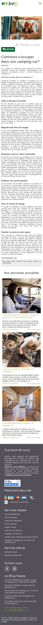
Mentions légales (20, 618)
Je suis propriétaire (12, 514)
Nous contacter (10, 524)
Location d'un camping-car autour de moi (21, 537)
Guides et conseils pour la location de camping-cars (19, 541)
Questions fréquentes (13, 521)
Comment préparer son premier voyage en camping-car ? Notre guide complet (20, 581)
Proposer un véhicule (12, 534)
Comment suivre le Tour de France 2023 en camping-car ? (20, 602)
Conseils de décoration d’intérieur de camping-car (19, 597)
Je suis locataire (10, 517)
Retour (10, 49)
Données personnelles (18, 620)
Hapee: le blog (10, 527)
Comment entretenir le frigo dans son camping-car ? (19, 586)
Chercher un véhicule (12, 530)
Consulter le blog (16, 609)
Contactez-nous (10, 552)
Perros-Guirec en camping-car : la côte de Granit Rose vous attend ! (21, 592)
